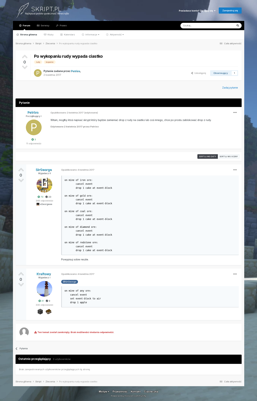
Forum (26, 25)
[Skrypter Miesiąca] (48, 311)
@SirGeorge (69, 281)
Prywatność (120, 391)
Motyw (103, 391)
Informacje (91, 34)
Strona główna (28, 34)
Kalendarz (69, 34)
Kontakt (136, 391)
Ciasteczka (151, 391)
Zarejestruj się (230, 10)
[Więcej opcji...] (235, 112)
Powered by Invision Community (128, 396)
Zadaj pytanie (230, 87)
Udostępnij (199, 73)
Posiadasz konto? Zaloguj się (196, 10)
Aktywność (115, 34)
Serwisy (44, 25)
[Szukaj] (238, 25)
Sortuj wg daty (207, 156)
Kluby (50, 34)
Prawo (63, 25)
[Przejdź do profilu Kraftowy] (44, 289)
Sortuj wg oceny (229, 156)
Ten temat (223, 25)
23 (49, 196)
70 (41, 196)
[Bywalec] (40, 311)
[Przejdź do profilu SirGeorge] (44, 185)
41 (42, 300)
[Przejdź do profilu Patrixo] (38, 73)
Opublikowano (67, 112)
